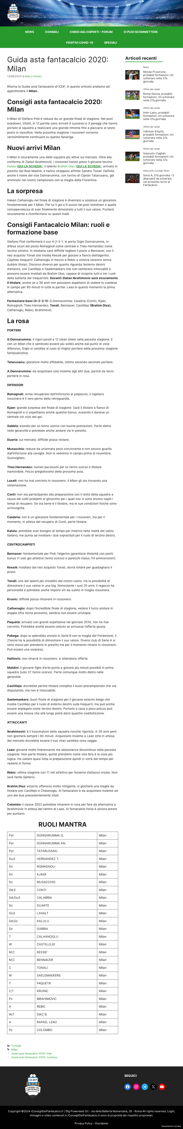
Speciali (110, 42)
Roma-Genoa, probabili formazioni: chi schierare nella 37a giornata (158, 97)
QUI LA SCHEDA (29, 166)
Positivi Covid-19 (79, 42)
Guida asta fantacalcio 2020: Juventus (34, 1057)
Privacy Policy (83, 1123)
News (29, 32)
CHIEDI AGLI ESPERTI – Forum (91, 32)
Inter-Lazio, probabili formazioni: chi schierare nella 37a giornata (158, 116)
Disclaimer (101, 1123)
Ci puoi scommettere (141, 32)
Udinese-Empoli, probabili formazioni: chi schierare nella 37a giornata (158, 136)
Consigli (52, 32)
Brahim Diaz (66, 166)
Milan (14, 1049)
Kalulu (11, 166)
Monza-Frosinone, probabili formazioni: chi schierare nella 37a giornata (158, 76)
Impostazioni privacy (171, 1126)
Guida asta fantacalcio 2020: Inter (31, 1053)
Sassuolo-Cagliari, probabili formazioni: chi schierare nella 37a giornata (158, 158)
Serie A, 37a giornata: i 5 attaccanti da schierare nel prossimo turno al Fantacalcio (158, 180)
